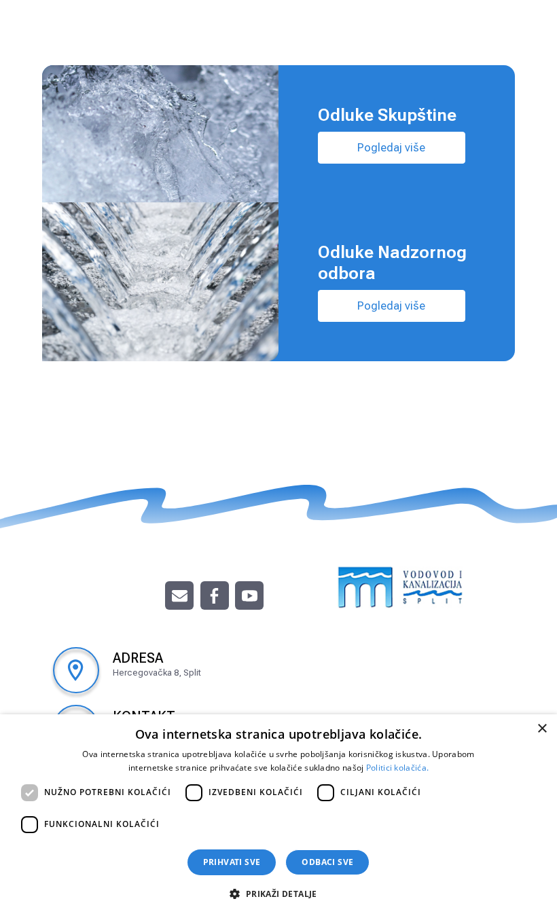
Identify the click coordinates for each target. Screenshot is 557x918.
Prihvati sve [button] (232, 862)
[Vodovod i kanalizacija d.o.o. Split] (400, 585)
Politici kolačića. (397, 767)
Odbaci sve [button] (327, 862)
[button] (278, 893)
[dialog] (278, 816)
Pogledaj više (391, 147)
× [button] (542, 729)
